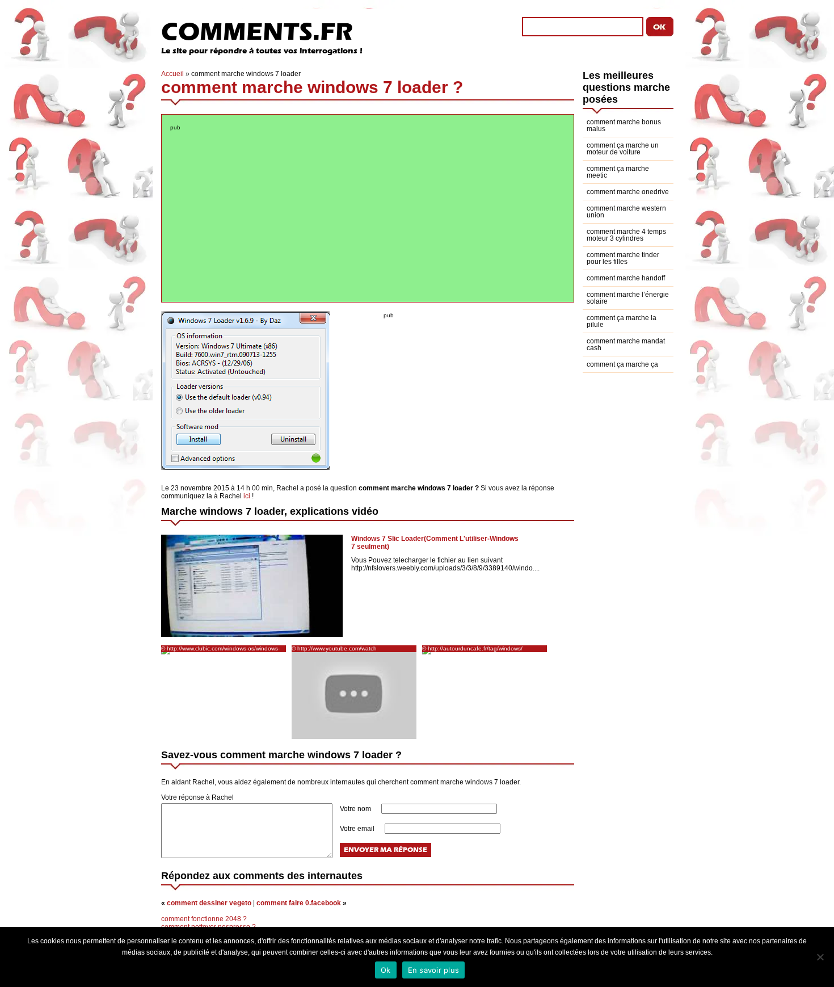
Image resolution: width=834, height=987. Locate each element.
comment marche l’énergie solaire (628, 298)
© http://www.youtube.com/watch (334, 648)
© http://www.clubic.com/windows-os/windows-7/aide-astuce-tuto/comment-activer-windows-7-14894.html (222, 648)
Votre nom (356, 809)
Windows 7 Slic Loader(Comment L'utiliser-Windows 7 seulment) (435, 543)
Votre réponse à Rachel (197, 797)
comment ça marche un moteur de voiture (623, 148)
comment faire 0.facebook (298, 903)
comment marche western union (626, 211)
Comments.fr (257, 31)
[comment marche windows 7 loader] (245, 468)
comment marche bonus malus (624, 125)
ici (246, 496)
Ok (386, 970)
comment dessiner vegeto (209, 903)
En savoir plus (434, 970)
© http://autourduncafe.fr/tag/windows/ (472, 648)
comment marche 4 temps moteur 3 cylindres (626, 235)
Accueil (172, 74)
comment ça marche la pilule (621, 321)
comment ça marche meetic (618, 172)
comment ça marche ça (622, 364)
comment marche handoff (626, 278)
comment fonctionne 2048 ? (204, 919)
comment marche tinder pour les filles (623, 258)
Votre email (358, 829)
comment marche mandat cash (626, 344)
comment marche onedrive (628, 192)
